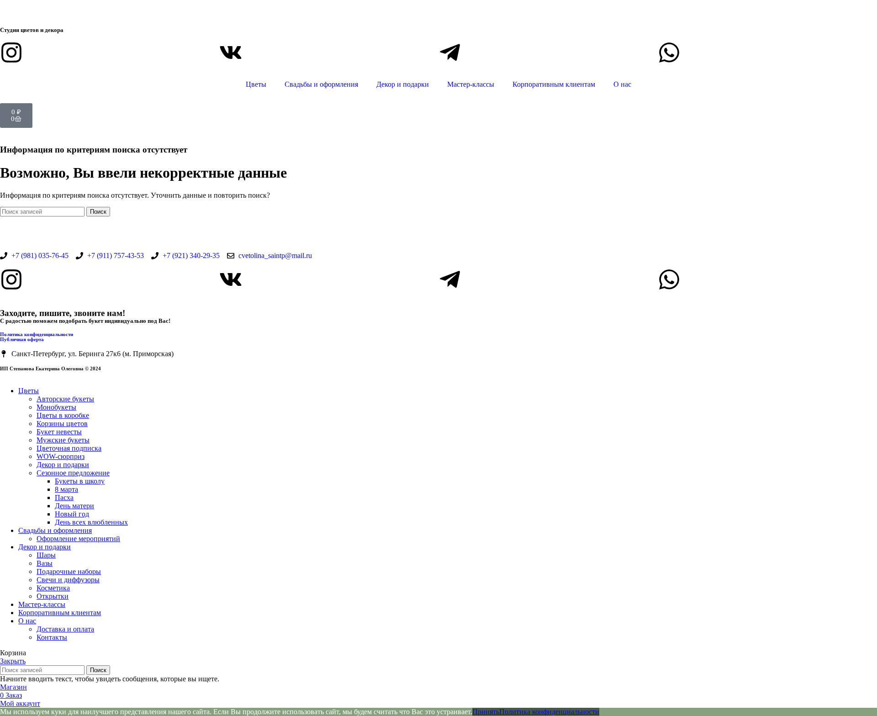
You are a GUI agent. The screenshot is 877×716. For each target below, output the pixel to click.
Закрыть (13, 661)
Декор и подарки (402, 84)
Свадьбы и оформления (321, 84)
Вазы (45, 563)
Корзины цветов (62, 423)
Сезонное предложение (73, 473)
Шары (46, 555)
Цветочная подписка (69, 448)
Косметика (53, 588)
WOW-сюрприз (61, 456)
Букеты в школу (80, 481)
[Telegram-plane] (449, 52)
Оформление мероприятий (78, 538)
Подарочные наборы (69, 571)
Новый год (72, 514)
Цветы (256, 84)
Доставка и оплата (65, 629)
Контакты (52, 637)
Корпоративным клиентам (553, 84)
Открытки (53, 596)
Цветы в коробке (63, 415)
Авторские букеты (65, 399)
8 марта (66, 489)
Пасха (64, 497)
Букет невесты (59, 432)
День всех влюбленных (91, 522)
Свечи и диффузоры (68, 580)
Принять (485, 712)
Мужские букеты (63, 440)
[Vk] (230, 52)
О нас (622, 84)
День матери (74, 506)
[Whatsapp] (669, 52)
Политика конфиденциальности (36, 334)
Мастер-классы (470, 84)
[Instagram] (11, 52)
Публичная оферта (22, 339)
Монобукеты (56, 407)
